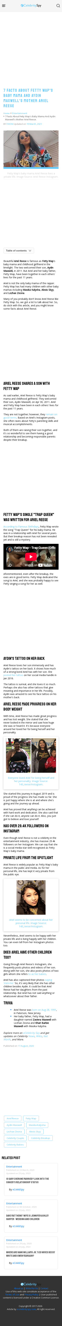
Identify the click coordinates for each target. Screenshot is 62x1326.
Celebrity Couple (15, 1138)
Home (6, 113)
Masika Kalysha (37, 1125)
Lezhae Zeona (14, 1131)
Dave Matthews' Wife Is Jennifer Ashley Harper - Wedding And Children (27, 1217)
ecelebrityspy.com (26, 1309)
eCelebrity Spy (31, 1032)
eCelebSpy (18, 1189)
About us (18, 1288)
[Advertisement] (31, 46)
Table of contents (16, 250)
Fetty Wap (31, 1118)
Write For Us (31, 1288)
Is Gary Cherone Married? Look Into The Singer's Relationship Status (27, 1180)
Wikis (39, 1036)
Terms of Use (12, 1294)
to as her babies (37, 974)
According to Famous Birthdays (21, 526)
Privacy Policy (31, 1294)
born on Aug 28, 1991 (44, 1009)
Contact (44, 1288)
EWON (10, 123)
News (31, 1036)
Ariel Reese (13, 1118)
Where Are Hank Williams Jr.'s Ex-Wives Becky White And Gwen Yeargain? (30, 1254)
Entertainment (19, 113)
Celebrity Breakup (40, 1138)
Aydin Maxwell (14, 1125)
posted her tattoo (13, 675)
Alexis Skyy (35, 1131)
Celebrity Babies (15, 1144)
